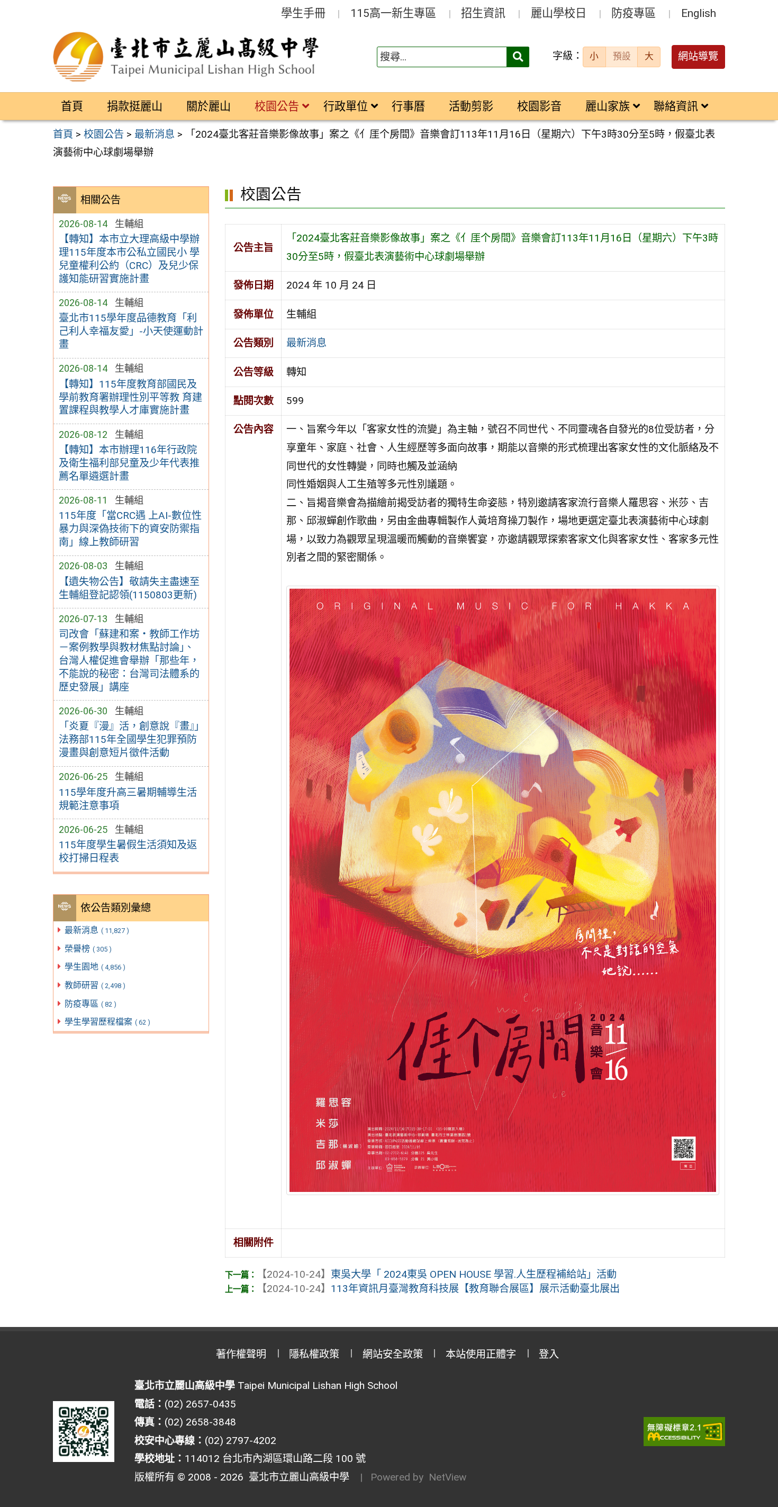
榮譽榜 (88, 949)
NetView (447, 1477)
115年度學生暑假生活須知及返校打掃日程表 (128, 851)
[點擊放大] (502, 889)
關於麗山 (208, 106)
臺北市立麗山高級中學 (296, 1477)
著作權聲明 (241, 1354)
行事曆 (408, 106)
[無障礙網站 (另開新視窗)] (684, 1431)
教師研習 (95, 985)
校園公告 (277, 106)
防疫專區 (633, 13)
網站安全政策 (393, 1354)
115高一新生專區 (393, 13)
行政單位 (345, 106)
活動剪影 (471, 106)
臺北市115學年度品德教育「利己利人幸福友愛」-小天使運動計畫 (131, 331)
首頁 (72, 106)
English (698, 13)
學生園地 (95, 967)
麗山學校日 (558, 13)
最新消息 (97, 930)
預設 (622, 56)
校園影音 (539, 106)
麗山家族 (607, 106)
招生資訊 (483, 13)
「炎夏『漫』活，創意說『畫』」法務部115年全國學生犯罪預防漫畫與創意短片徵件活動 (129, 739)
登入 (549, 1354)
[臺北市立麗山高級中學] (187, 57)
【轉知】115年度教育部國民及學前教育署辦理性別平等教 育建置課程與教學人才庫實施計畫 (130, 397)
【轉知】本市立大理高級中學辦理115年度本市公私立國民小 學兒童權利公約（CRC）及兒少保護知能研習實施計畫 (129, 259)
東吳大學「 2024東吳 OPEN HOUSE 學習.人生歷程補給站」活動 (437, 1274)
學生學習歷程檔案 (107, 1022)
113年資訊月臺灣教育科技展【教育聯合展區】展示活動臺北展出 (438, 1288)
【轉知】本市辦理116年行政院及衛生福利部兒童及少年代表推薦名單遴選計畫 (129, 463)
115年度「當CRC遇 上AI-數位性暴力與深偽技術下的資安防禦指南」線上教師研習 (130, 528)
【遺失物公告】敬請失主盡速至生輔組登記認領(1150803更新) (129, 588)
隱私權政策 (314, 1354)
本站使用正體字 (481, 1354)
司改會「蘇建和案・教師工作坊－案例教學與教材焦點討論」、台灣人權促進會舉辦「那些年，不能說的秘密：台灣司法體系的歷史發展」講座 (129, 660)
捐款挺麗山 (134, 106)
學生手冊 (303, 13)
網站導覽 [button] (698, 56)
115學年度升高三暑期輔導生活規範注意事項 (128, 799)
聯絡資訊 (676, 106)
